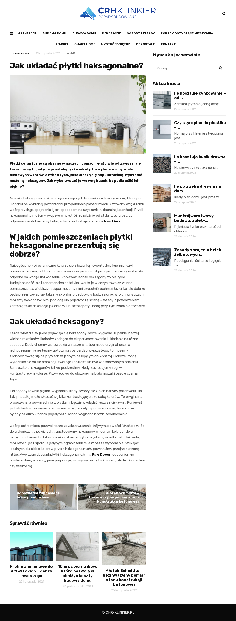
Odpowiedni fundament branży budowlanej (38, 495)
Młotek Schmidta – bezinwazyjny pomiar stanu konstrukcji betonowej (114, 497)
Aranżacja (27, 33)
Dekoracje (111, 33)
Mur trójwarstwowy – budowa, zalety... (195, 218)
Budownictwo (19, 53)
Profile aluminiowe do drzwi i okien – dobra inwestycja (31, 571)
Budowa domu (54, 33)
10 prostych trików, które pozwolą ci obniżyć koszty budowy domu (77, 573)
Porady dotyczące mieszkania (187, 33)
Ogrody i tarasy (141, 33)
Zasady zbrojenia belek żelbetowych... (197, 252)
